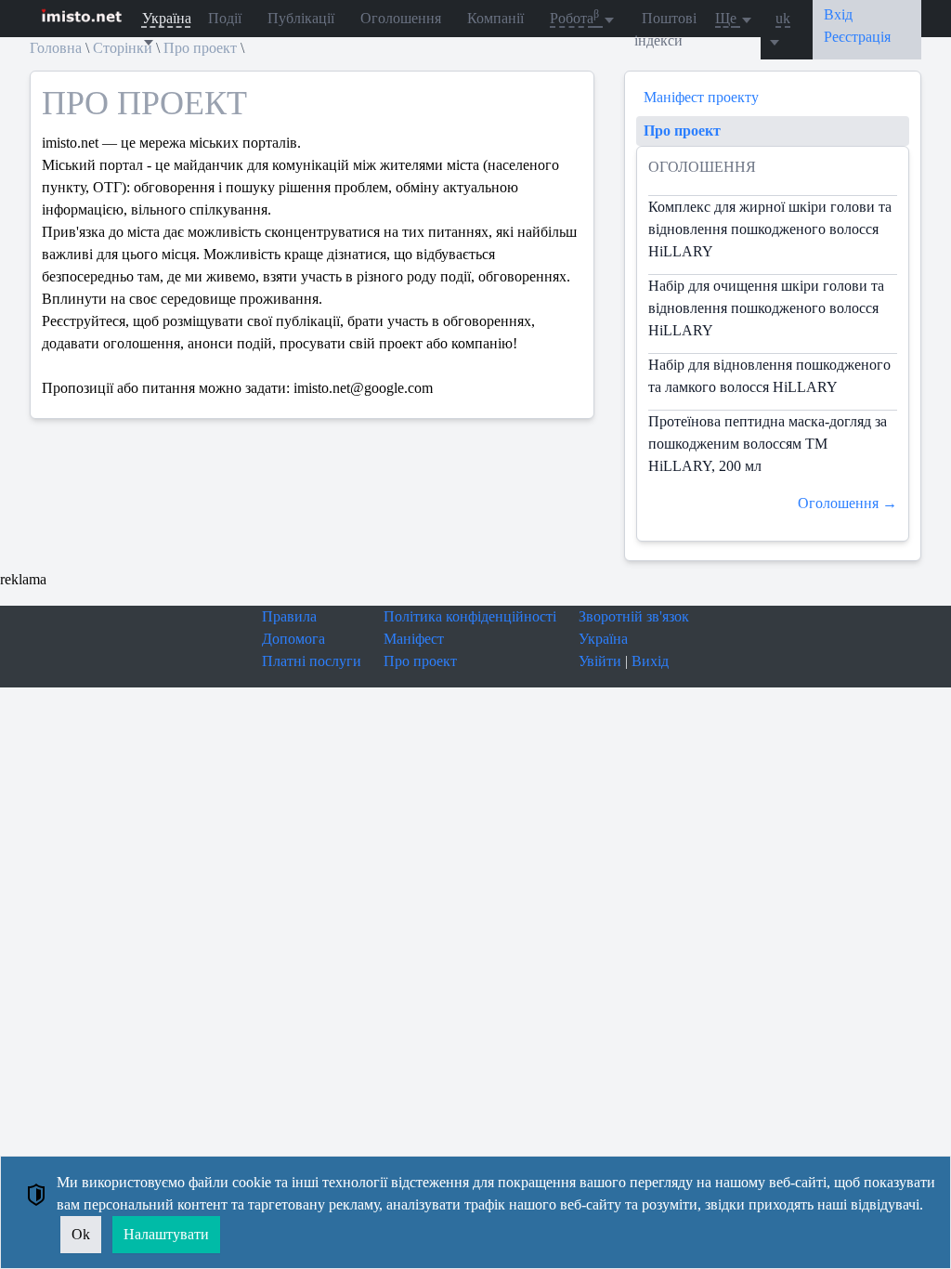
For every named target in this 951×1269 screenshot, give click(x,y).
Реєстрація (857, 37)
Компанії (495, 18)
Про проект (682, 130)
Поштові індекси (665, 29)
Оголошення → (847, 503)
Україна (603, 639)
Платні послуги (311, 661)
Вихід (650, 661)
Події (224, 18)
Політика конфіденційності (470, 616)
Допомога (293, 639)
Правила (289, 616)
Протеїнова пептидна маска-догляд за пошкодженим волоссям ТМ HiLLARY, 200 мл (767, 443)
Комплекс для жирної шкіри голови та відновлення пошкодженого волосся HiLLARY (770, 229)
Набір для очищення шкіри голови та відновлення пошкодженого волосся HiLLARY (766, 308)
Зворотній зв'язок (634, 616)
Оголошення (400, 18)
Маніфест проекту (701, 97)
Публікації (300, 18)
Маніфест (414, 639)
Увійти (600, 661)
